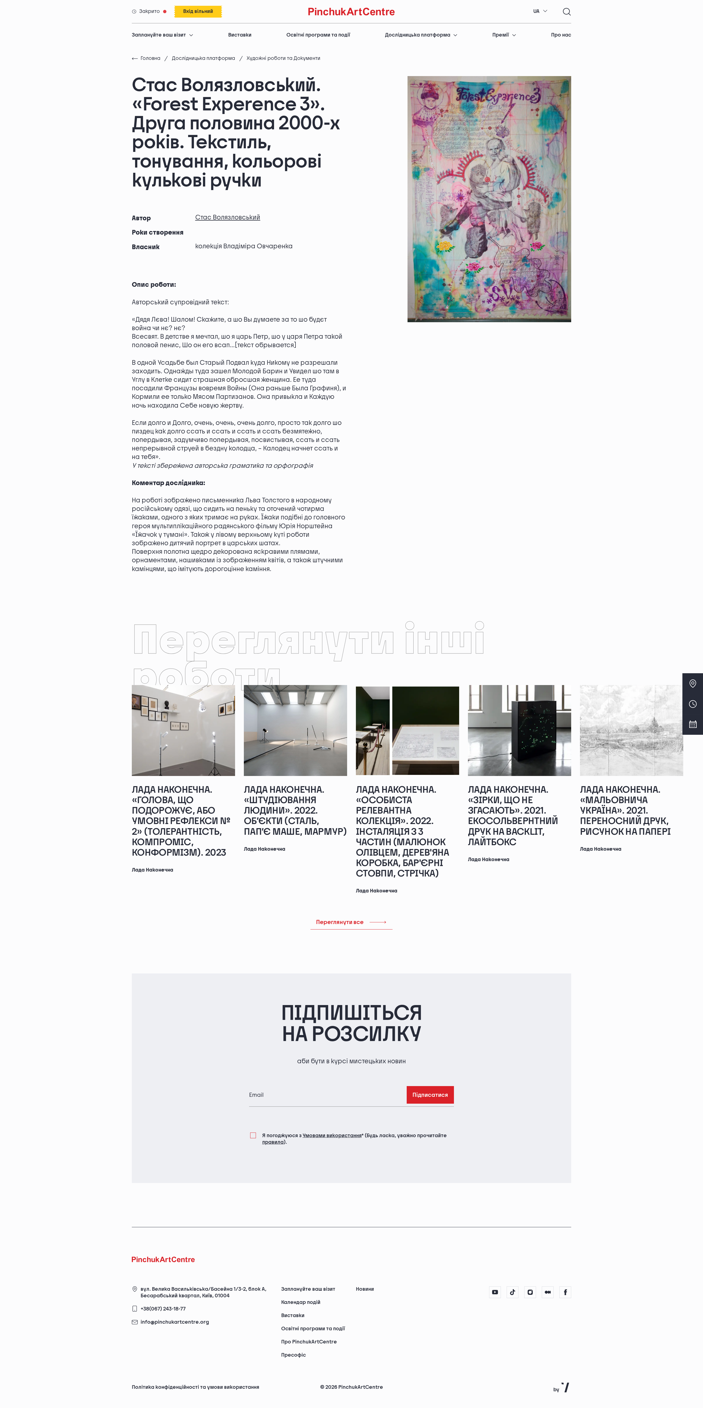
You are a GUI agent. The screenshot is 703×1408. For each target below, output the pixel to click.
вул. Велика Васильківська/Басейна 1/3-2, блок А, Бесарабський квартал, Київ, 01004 (203, 1292)
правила (273, 1142)
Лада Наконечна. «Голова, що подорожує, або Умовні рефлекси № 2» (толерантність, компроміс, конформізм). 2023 (181, 821)
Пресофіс (293, 1355)
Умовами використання (332, 1135)
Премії (500, 35)
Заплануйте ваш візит (159, 35)
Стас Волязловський (227, 217)
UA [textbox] (536, 11)
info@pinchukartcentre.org (175, 1322)
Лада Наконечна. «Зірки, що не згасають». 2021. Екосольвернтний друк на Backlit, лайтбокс (513, 816)
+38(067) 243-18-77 (163, 1309)
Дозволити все (511, 1375)
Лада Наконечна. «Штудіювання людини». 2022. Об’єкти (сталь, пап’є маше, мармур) (295, 810)
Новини (365, 1289)
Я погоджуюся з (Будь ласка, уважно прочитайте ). (354, 1138)
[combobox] (540, 11)
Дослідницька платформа (417, 35)
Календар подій (300, 1302)
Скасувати (564, 1375)
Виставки (240, 35)
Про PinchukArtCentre (309, 1342)
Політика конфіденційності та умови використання (195, 1387)
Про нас (561, 35)
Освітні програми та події (318, 35)
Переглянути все (340, 922)
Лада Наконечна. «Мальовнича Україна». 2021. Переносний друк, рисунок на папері (625, 810)
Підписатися (430, 1095)
